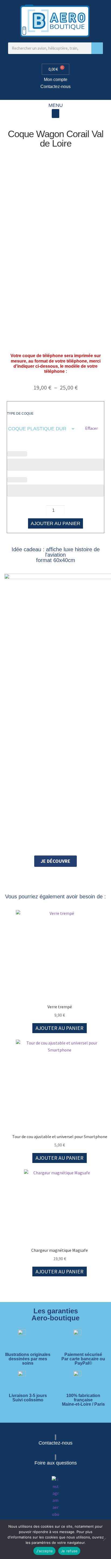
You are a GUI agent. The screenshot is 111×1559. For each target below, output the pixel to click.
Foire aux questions (55, 1463)
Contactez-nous (55, 86)
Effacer (91, 428)
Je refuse (69, 1551)
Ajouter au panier (55, 523)
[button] (55, 113)
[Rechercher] (97, 48)
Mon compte (55, 79)
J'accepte (44, 1551)
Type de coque (20, 413)
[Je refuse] (104, 1539)
